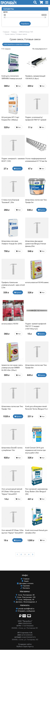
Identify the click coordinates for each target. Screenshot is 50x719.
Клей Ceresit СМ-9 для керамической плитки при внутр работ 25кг (35, 450)
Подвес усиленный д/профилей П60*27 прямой (35, 118)
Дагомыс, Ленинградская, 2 (26, 602)
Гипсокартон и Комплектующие (16, 44)
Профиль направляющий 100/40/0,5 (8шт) (35, 77)
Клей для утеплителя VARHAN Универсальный (12, 77)
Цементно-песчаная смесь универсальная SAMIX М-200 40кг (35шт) (12, 367)
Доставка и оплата (26, 583)
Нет (19, 86)
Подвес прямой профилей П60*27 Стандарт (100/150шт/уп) (35, 326)
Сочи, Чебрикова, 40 (26, 599)
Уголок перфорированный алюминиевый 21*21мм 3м (36, 159)
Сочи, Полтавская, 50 (26, 595)
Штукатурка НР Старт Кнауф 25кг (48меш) (10, 118)
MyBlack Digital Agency (25, 646)
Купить (18, 168)
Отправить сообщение (26, 611)
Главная (6, 32)
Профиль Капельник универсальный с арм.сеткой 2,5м (13, 285)
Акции (26, 581)
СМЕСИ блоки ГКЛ (25, 32)
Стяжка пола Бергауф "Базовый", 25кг (10, 200)
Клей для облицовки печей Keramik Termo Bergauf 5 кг (36, 407)
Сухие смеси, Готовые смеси (15, 34)
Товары (14, 32)
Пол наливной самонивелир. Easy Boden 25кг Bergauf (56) (36, 491)
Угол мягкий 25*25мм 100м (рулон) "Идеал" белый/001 (12, 531)
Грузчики (26, 585)
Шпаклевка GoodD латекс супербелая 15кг (12, 448)
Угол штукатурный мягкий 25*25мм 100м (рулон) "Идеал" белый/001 (12, 491)
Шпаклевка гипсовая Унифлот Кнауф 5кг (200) (12, 242)
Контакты (26, 588)
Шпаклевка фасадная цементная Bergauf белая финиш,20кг (35, 243)
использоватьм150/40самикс (37, 282)
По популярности (39, 49)
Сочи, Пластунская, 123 (26, 597)
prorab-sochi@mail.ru (26, 608)
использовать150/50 (10, 323)
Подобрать (25, 23)
